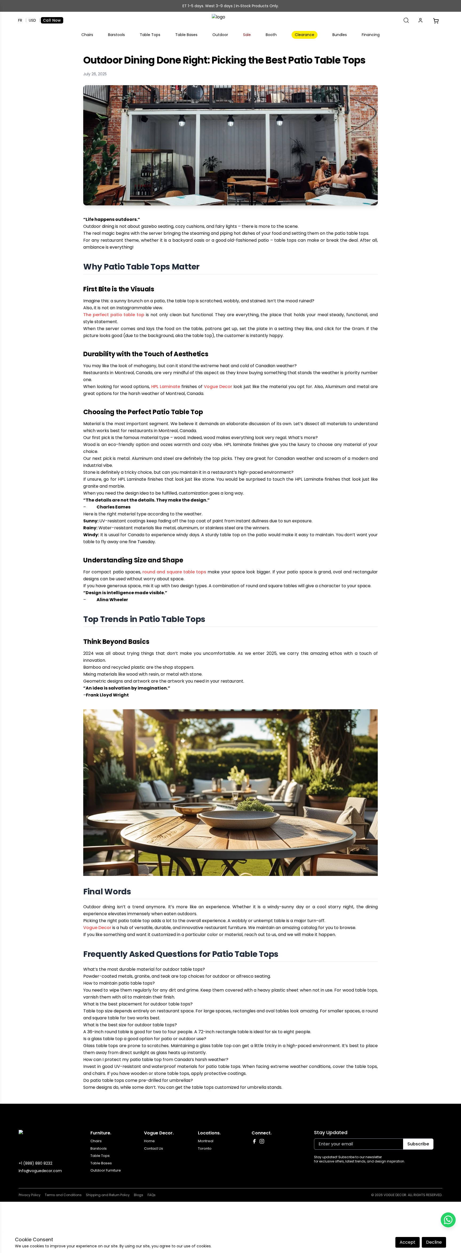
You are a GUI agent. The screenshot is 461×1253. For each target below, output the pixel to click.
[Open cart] (436, 20)
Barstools (116, 34)
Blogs (138, 1195)
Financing (371, 34)
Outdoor (220, 34)
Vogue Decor (218, 386)
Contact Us (153, 1148)
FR (20, 20)
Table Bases (186, 34)
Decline (434, 1242)
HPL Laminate (165, 386)
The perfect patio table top (113, 315)
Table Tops (150, 34)
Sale (247, 34)
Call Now (52, 20)
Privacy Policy (30, 1195)
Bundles (339, 34)
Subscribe (418, 1144)
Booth (271, 34)
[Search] (406, 20)
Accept (407, 1242)
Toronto (205, 1148)
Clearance (304, 34)
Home (149, 1141)
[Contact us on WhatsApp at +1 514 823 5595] (448, 1219)
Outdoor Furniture (105, 1170)
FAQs (152, 1195)
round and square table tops (174, 572)
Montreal (205, 1141)
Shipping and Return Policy (108, 1195)
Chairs (87, 34)
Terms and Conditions (63, 1195)
